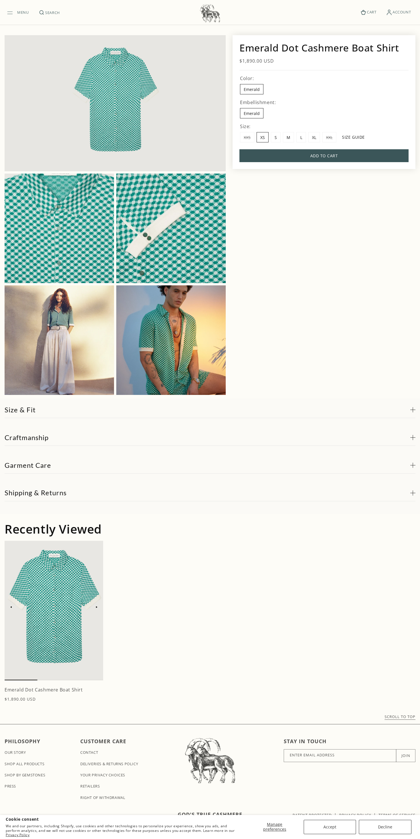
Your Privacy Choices (102, 775)
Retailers (90, 786)
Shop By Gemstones (25, 775)
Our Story (15, 752)
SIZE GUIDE (353, 137)
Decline (385, 827)
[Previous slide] (10, 607)
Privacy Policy (17, 834)
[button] (19, 12)
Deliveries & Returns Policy (109, 763)
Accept (329, 827)
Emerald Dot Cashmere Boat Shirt (44, 690)
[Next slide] (96, 607)
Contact (89, 752)
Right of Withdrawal (102, 797)
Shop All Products (24, 763)
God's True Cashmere (210, 814)
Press (10, 786)
